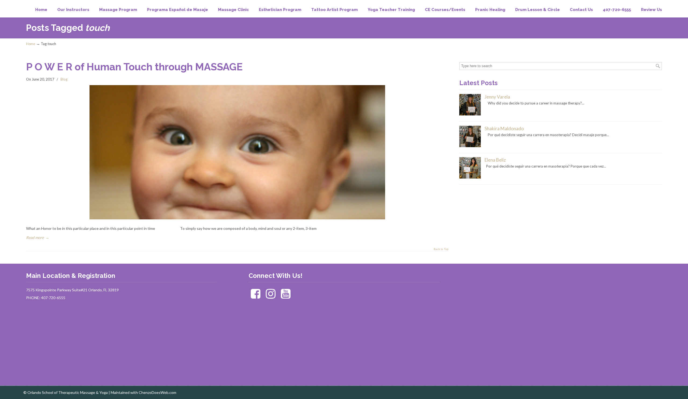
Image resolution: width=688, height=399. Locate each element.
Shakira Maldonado (504, 128)
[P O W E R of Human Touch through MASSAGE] (237, 218)
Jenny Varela (497, 97)
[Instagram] (271, 296)
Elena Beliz (495, 160)
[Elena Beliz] (470, 177)
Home (30, 44)
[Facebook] (256, 296)
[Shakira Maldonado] (470, 146)
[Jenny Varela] (470, 114)
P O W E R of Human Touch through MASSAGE (134, 67)
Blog (63, 79)
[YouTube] (286, 296)
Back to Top (441, 249)
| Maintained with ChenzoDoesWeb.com (142, 392)
